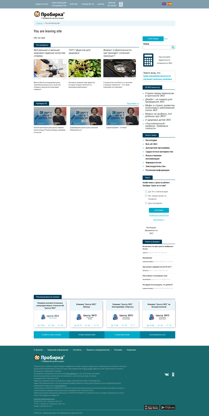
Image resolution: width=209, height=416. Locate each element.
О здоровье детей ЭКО (158, 120)
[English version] (164, 4)
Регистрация (153, 39)
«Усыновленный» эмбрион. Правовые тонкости (156, 125)
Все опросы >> (159, 220)
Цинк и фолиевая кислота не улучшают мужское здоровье (157, 77)
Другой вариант (155, 203)
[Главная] (49, 18)
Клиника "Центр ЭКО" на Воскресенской (159, 305)
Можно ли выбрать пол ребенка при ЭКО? (158, 115)
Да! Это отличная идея (158, 191)
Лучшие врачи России (122, 335)
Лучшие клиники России (86, 335)
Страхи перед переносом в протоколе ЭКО (159, 94)
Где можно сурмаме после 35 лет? (157, 267)
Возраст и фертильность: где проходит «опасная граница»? (117, 53)
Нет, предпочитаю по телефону (157, 197)
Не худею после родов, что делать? (158, 285)
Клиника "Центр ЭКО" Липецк (86, 305)
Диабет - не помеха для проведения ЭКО (158, 100)
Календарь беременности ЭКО (151, 230)
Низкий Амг (147, 258)
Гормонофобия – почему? (116, 128)
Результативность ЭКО (157, 335)
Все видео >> (133, 103)
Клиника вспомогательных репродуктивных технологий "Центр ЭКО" (50, 305)
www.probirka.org (72, 373)
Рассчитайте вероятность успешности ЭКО (164, 60)
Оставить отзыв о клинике (51, 335)
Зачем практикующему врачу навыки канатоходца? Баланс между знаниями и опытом (49, 130)
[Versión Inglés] (169, 4)
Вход (166, 38)
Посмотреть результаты (159, 215)
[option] (50, 70)
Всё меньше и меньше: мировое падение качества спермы (49, 53)
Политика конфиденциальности (44, 399)
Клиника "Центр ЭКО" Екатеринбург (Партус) (122, 305)
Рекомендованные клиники (47, 297)
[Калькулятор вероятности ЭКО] (121, 4)
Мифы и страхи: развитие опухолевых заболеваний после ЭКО (160, 107)
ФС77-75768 (88, 369)
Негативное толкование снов (155, 276)
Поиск (146, 44)
